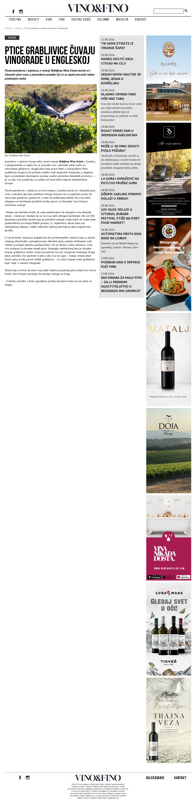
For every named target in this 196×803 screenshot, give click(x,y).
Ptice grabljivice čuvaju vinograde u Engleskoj (46, 28)
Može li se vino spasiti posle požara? (120, 148)
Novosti (33, 19)
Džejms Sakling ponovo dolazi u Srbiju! (121, 196)
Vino (49, 19)
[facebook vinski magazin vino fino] (13, 12)
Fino (62, 19)
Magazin (122, 19)
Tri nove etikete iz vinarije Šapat (117, 45)
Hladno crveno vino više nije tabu (118, 96)
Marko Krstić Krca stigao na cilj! (117, 61)
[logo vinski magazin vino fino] (98, 11)
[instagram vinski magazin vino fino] (21, 12)
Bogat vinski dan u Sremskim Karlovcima (119, 132)
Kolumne (104, 19)
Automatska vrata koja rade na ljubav (121, 235)
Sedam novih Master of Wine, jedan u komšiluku (121, 78)
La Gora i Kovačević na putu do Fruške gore (120, 180)
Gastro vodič (81, 19)
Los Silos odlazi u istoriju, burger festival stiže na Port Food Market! (120, 216)
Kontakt (141, 19)
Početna (15, 19)
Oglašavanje (155, 778)
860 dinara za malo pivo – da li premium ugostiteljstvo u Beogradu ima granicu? (121, 284)
